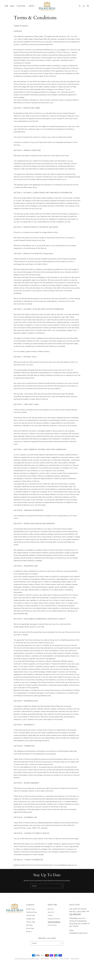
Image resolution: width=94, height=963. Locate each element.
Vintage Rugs (30, 915)
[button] (22, 6)
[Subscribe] (61, 886)
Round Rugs (30, 928)
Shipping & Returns (54, 918)
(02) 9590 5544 (75, 914)
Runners (28, 931)
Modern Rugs (30, 909)
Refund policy (45, 958)
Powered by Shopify (33, 958)
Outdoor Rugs (30, 922)
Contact (50, 915)
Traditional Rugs (31, 912)
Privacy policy (54, 958)
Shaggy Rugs (30, 918)
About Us (51, 912)
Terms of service (64, 958)
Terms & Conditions (54, 922)
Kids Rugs (29, 925)
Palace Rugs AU (24, 958)
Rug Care (51, 909)
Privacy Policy (52, 925)
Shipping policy (75, 958)
